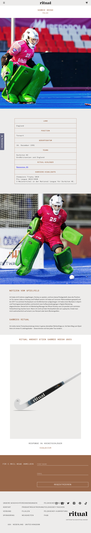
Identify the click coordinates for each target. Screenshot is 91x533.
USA (9, 524)
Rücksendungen (29, 503)
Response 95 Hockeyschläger (45, 443)
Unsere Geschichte (12, 503)
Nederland (18, 524)
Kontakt (7, 507)
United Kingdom (32, 524)
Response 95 (22, 167)
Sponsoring (8, 515)
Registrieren (62, 484)
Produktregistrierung (33, 507)
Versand (7, 511)
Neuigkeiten (28, 515)
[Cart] (87, 2)
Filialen (26, 511)
